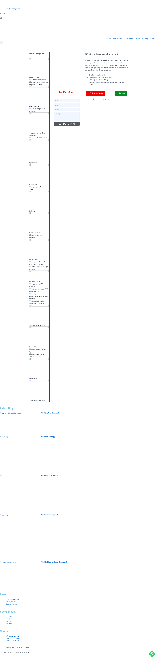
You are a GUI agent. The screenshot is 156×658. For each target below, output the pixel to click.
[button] (1, 42)
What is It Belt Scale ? (49, 476)
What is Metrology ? (48, 437)
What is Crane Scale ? (49, 515)
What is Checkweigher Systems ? (54, 562)
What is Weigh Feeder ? (50, 413)
